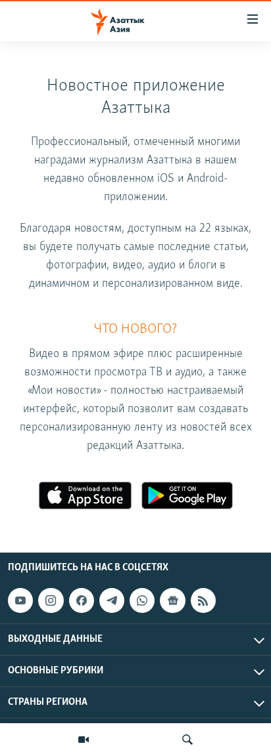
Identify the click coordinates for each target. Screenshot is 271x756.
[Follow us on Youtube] (20, 600)
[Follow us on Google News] (172, 600)
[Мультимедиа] (83, 739)
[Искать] (187, 739)
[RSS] (203, 600)
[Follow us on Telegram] (111, 600)
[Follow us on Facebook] (81, 600)
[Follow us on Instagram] (50, 600)
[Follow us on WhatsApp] (142, 600)
